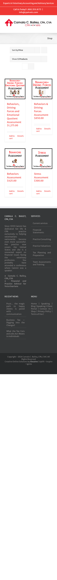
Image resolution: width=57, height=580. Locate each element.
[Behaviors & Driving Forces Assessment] (42, 89)
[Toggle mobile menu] (51, 28)
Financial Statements (38, 231)
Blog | (34, 306)
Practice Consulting (42, 239)
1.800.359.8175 (33, 9)
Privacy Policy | (45, 311)
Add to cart (12, 137)
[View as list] (31, 66)
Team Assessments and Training (42, 263)
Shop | (34, 311)
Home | (36, 303)
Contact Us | (46, 309)
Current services (40, 223)
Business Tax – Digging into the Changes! (15, 323)
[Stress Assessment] (42, 158)
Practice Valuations (42, 246)
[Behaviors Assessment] (15, 158)
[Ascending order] (44, 50)
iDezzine (34, 361)
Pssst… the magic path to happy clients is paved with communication (15, 308)
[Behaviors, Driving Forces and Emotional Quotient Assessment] (15, 89)
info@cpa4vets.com (28, 12)
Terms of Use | (37, 314)
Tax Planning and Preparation (42, 253)
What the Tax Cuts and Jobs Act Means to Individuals (15, 334)
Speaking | (46, 303)
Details (20, 136)
